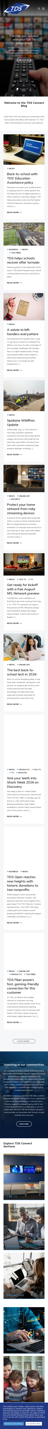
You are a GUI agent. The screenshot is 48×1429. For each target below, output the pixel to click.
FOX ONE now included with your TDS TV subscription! (23, 39)
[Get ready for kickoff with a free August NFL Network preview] (24, 564)
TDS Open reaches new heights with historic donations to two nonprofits (22, 883)
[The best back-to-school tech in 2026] (24, 647)
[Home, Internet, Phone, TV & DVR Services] (16, 8)
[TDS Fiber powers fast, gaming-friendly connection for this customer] (24, 950)
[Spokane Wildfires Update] (24, 395)
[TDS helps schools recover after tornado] (24, 234)
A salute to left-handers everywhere (22, 332)
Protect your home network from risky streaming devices (21, 508)
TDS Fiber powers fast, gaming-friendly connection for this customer (23, 986)
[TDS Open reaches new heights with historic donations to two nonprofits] (24, 847)
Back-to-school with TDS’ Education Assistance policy (22, 178)
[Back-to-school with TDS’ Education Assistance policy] (24, 149)
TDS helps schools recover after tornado (23, 260)
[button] (24, 1041)
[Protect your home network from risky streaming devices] (24, 478)
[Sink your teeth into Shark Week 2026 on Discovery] (24, 740)
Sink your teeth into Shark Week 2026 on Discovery (23, 782)
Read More (24, 60)
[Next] (45, 47)
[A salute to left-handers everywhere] (24, 306)
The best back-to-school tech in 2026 (21, 672)
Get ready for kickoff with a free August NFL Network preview (23, 589)
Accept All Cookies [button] (34, 1424)
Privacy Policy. (13, 1419)
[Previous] (3, 47)
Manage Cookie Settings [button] (13, 1424)
